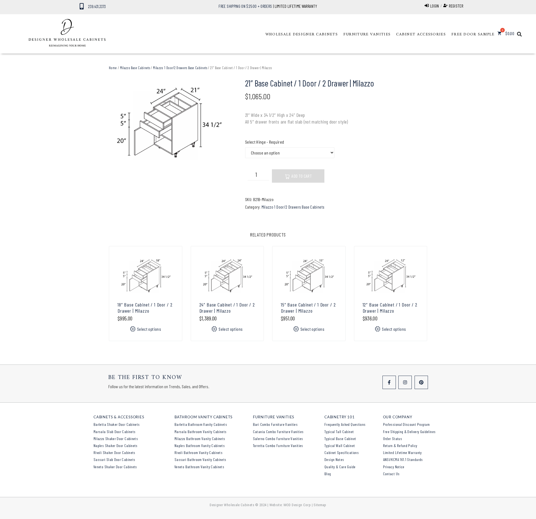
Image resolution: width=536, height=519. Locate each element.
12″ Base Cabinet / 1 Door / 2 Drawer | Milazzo (390, 307)
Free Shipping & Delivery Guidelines (409, 431)
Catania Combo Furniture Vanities (278, 431)
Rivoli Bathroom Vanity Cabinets (198, 452)
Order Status (392, 438)
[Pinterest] (421, 382)
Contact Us (391, 473)
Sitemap (320, 505)
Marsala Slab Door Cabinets (114, 431)
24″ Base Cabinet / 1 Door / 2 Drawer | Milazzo (227, 307)
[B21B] (168, 123)
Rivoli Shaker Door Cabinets (114, 452)
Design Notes (334, 459)
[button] (302, 34)
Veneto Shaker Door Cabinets (115, 466)
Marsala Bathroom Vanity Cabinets (200, 431)
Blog (327, 473)
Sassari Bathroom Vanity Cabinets (200, 459)
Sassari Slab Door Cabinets (114, 459)
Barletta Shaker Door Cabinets (117, 424)
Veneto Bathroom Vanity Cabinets (199, 466)
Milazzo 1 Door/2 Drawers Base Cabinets (180, 68)
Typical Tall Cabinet (339, 431)
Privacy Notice (394, 466)
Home (113, 68)
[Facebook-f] (389, 382)
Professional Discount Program (406, 424)
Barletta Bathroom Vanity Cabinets (200, 424)
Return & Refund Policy (400, 445)
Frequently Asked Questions (344, 424)
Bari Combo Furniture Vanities (275, 424)
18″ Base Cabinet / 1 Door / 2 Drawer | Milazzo (145, 307)
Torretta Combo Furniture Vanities (278, 445)
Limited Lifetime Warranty (402, 452)
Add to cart (301, 175)
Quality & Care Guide (339, 466)
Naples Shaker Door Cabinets (116, 445)
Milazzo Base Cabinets (135, 68)
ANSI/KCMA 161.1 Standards (403, 459)
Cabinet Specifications (341, 452)
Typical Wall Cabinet (339, 445)
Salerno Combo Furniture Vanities (278, 438)
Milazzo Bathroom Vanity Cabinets (199, 438)
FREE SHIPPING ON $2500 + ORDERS (245, 6)
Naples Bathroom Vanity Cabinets (199, 445)
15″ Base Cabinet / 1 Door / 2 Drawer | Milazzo (308, 307)
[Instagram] (405, 382)
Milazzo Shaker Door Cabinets (116, 438)
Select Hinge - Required (264, 141)
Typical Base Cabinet (340, 438)
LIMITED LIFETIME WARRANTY (296, 6)
